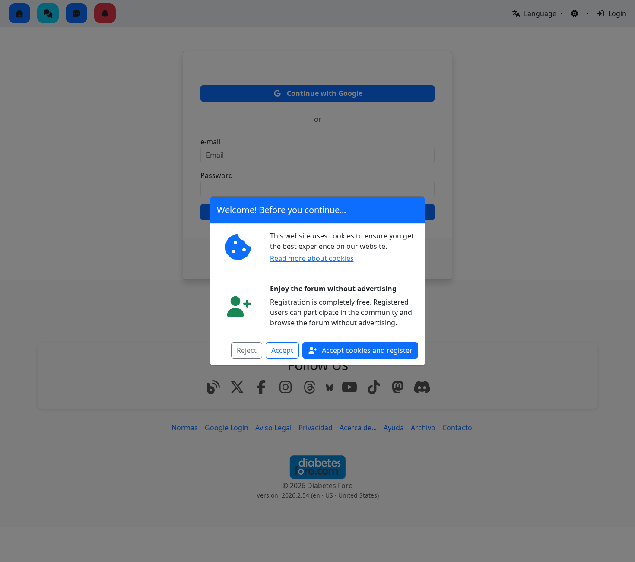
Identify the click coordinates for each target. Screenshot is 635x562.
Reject (247, 350)
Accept (282, 350)
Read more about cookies (312, 258)
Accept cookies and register (366, 350)
